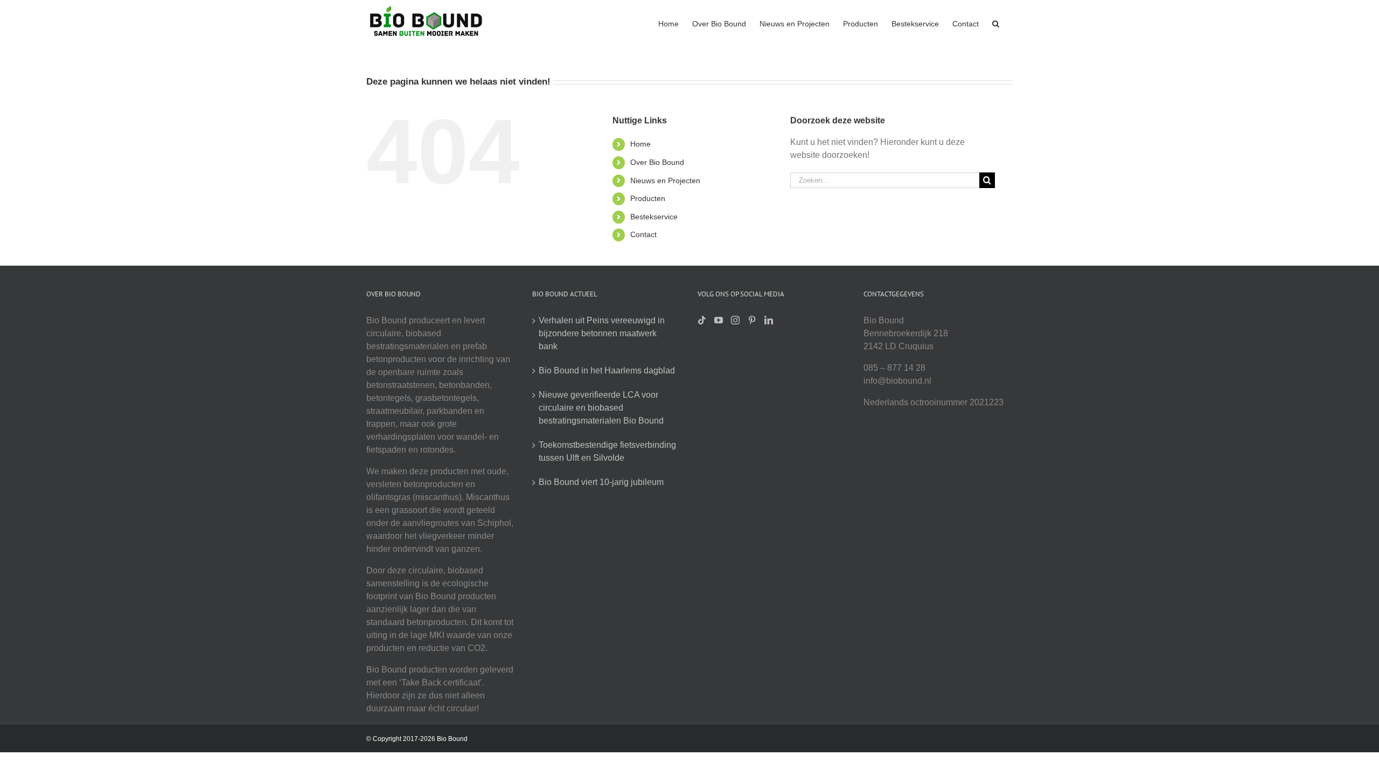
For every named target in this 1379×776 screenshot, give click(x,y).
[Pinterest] (752, 320)
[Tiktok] (702, 320)
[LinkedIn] (768, 320)
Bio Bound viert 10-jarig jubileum (601, 482)
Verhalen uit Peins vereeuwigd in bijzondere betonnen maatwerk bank (602, 333)
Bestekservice (654, 216)
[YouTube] (718, 320)
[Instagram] (735, 320)
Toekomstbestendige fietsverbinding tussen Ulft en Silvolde (607, 451)
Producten (647, 198)
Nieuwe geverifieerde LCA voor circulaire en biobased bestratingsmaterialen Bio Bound (601, 407)
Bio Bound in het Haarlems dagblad (607, 370)
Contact (643, 234)
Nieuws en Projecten (665, 180)
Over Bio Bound (657, 162)
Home (640, 144)
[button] (995, 22)
